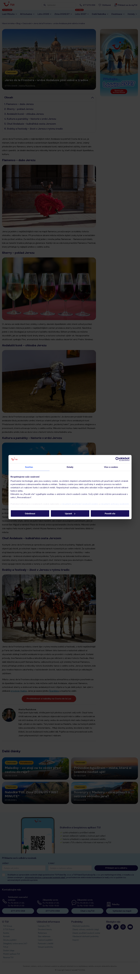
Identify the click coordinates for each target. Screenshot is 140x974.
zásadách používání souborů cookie (79, 504)
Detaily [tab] (70, 467)
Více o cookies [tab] (111, 467)
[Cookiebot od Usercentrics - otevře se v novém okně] (117, 459)
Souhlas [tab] (29, 467)
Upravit (68, 513)
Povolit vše (110, 513)
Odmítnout (30, 513)
